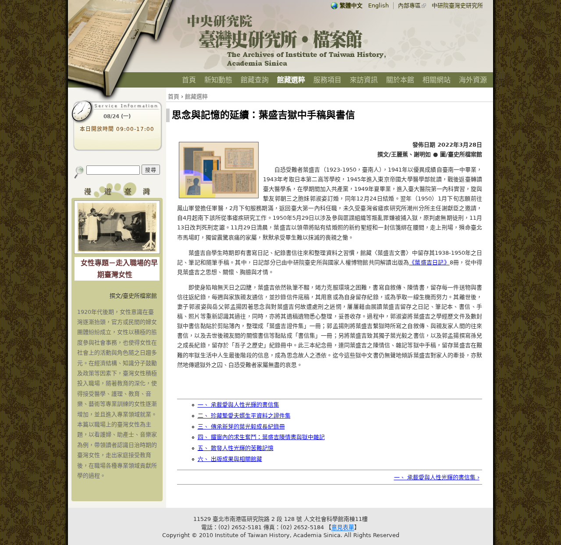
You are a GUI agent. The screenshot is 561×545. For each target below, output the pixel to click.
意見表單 (342, 527)
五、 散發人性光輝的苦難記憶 (235, 448)
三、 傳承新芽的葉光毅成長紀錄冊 (241, 426)
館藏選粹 (291, 80)
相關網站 (437, 80)
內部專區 (409, 5)
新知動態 (218, 80)
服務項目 (327, 80)
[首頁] (287, 66)
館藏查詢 (255, 80)
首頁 (189, 80)
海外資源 (473, 80)
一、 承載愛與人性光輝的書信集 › (436, 477)
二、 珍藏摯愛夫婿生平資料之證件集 (244, 415)
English (378, 5)
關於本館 (400, 80)
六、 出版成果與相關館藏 (230, 459)
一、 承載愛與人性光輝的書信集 (238, 404)
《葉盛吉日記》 (429, 262)
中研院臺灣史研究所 (457, 5)
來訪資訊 (364, 80)
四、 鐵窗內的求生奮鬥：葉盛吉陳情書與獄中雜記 (261, 437)
